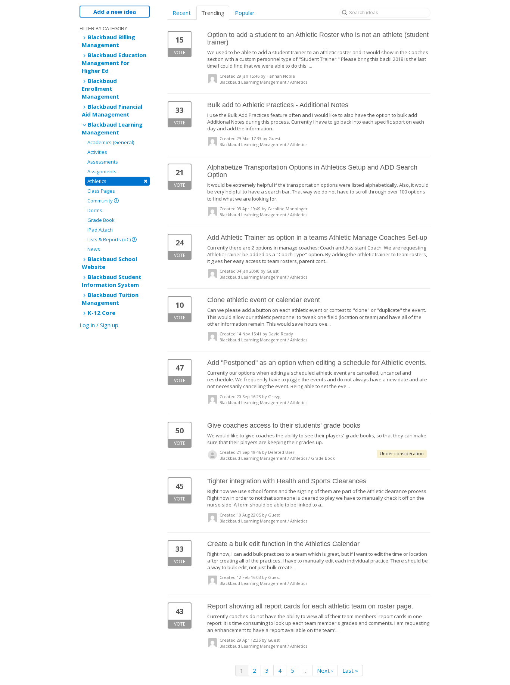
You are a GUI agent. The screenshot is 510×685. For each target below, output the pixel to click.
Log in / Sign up (99, 325)
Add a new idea (114, 11)
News (93, 249)
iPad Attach (100, 229)
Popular (245, 12)
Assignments (101, 171)
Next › (325, 670)
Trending (212, 12)
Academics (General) (110, 142)
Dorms (94, 210)
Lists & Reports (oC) (109, 239)
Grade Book (101, 220)
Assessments (102, 161)
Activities (97, 152)
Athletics (117, 181)
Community (100, 200)
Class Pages (101, 190)
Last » (350, 670)
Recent (181, 12)
